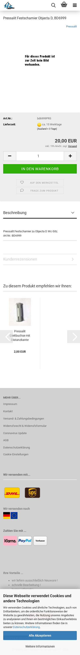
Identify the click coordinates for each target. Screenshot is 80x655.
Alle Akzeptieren (40, 635)
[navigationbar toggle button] (74, 5)
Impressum (10, 404)
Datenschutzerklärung (26, 627)
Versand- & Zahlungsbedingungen (23, 418)
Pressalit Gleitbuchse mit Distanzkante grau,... (20, 336)
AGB (6, 440)
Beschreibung (14, 212)
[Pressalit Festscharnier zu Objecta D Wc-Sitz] (40, 56)
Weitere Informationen (40, 646)
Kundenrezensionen (20, 259)
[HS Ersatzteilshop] (7, 5)
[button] (9, 156)
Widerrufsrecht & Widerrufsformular (25, 425)
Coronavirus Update (15, 433)
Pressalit (71, 26)
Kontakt (8, 411)
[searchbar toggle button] (53, 5)
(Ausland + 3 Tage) (47, 128)
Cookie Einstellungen (15, 454)
